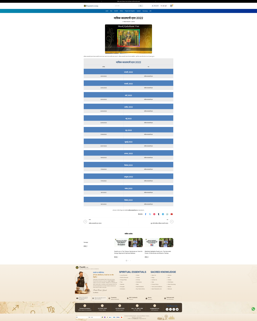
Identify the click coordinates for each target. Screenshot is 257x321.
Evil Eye (138, 279)
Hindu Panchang (172, 284)
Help (153, 282)
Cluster (138, 277)
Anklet (137, 275)
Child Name (170, 282)
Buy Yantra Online (140, 289)
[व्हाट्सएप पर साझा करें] (167, 214)
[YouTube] (177, 309)
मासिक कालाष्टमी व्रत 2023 (95, 223)
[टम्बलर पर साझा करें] (158, 214)
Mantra (169, 286)
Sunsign (86, 242)
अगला (167, 219)
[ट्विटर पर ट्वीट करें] (150, 214)
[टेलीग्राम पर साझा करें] (163, 214)
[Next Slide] (155, 1)
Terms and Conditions (157, 286)
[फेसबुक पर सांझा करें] (145, 214)
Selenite (122, 284)
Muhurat (170, 289)
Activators (122, 289)
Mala (137, 284)
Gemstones (139, 282)
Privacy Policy (155, 284)
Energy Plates (123, 279)
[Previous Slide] (102, 1)
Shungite (122, 286)
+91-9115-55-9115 (119, 308)
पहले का (90, 219)
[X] (170, 309)
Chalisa (169, 279)
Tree (121, 282)
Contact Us (154, 279)
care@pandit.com (154, 308)
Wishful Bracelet (124, 277)
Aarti (169, 277)
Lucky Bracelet (123, 275)
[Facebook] (167, 309)
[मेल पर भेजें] (171, 214)
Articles (169, 275)
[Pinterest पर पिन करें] (154, 214)
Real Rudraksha (140, 286)
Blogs (153, 277)
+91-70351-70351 (102, 308)
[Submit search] (140, 6)
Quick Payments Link (157, 289)
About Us (154, 275)
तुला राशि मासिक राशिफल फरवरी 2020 (159, 223)
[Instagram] (173, 309)
